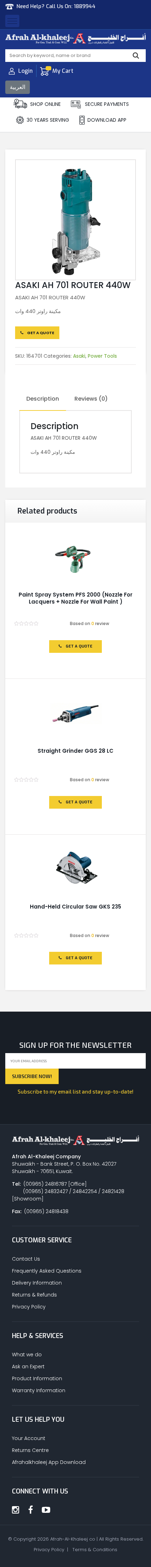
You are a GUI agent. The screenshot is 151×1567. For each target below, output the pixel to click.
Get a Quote (40, 333)
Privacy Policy (29, 1306)
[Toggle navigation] (12, 21)
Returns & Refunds (34, 1294)
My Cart (62, 71)
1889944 (85, 6)
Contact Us (26, 1258)
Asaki (79, 355)
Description (42, 399)
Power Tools (102, 355)
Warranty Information (38, 1390)
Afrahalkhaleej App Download (49, 1462)
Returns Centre (30, 1450)
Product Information (37, 1378)
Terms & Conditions (94, 1549)
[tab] (42, 399)
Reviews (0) (91, 399)
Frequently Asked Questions (46, 1270)
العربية (17, 87)
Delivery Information (37, 1282)
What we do (27, 1354)
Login (25, 71)
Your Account (28, 1438)
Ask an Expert (28, 1366)
